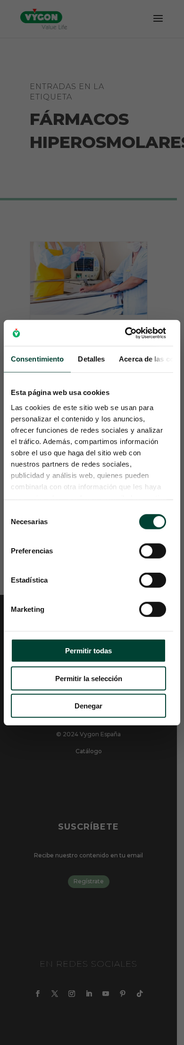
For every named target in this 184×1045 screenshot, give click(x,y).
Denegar (88, 706)
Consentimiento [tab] (37, 359)
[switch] (152, 551)
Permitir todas (88, 651)
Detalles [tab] (91, 359)
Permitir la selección (88, 678)
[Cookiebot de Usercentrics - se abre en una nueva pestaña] (126, 333)
